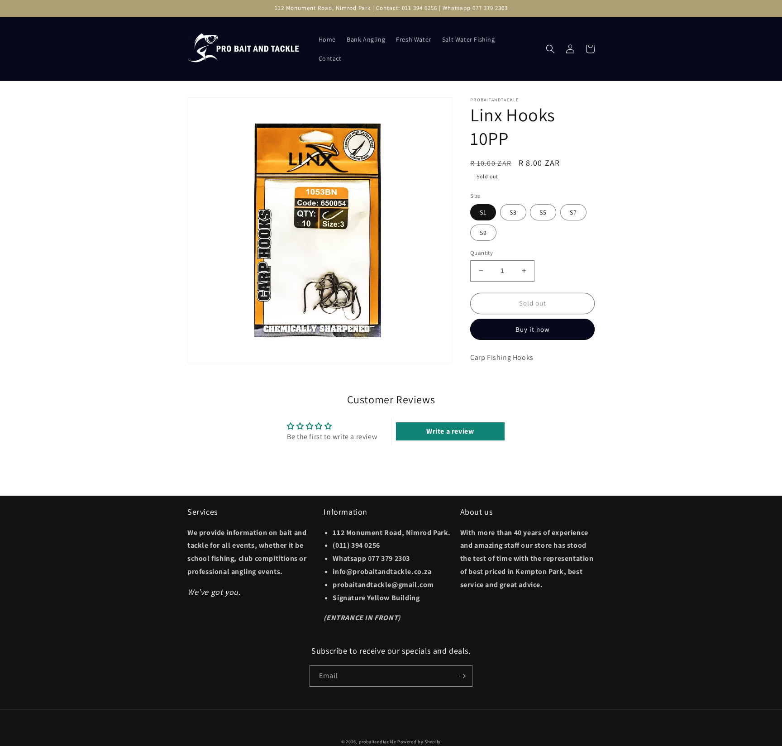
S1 (483, 212)
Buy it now (532, 329)
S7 (573, 212)
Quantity (481, 253)
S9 (483, 233)
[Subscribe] (462, 676)
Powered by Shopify (419, 742)
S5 (543, 212)
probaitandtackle (377, 742)
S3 (513, 212)
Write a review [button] (450, 431)
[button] (550, 49)
